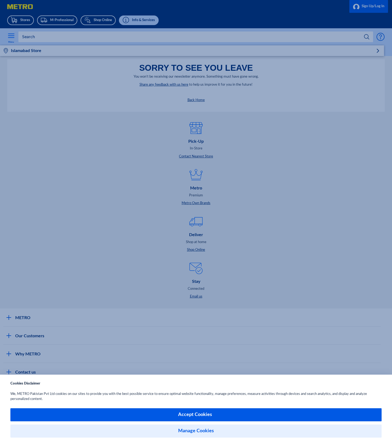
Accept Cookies (196, 414)
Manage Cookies (196, 431)
